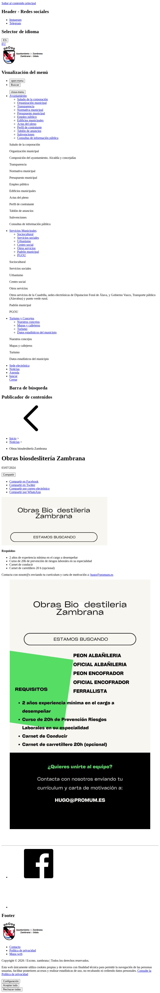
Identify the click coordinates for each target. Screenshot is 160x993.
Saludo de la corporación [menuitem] (32, 99)
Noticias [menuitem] (14, 369)
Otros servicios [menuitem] (26, 248)
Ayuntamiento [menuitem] (18, 95)
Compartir (8, 474)
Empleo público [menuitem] (27, 116)
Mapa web (15, 954)
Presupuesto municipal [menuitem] (31, 113)
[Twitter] (38, 907)
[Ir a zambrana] (23, 64)
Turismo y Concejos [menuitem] (21, 318)
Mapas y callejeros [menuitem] (28, 325)
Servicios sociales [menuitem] (28, 237)
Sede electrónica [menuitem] (19, 365)
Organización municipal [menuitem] (32, 102)
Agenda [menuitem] (14, 372)
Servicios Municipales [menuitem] (22, 230)
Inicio (12, 438)
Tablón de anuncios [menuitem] (29, 131)
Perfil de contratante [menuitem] (29, 127)
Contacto (14, 947)
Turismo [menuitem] (22, 329)
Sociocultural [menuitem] (25, 234)
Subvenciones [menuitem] (25, 134)
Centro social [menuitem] (25, 244)
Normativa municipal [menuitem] (30, 109)
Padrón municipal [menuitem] (28, 251)
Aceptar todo (10, 985)
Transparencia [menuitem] (25, 106)
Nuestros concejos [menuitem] (28, 322)
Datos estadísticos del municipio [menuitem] (37, 332)
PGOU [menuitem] (21, 255)
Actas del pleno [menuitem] (26, 124)
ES (5, 40)
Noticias (14, 442)
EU (4, 44)
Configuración (11, 981)
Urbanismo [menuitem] (24, 241)
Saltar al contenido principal (19, 3)
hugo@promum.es (101, 574)
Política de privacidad (22, 950)
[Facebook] (38, 877)
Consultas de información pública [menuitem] (37, 138)
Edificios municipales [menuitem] (30, 120)
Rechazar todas (12, 989)
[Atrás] (31, 431)
